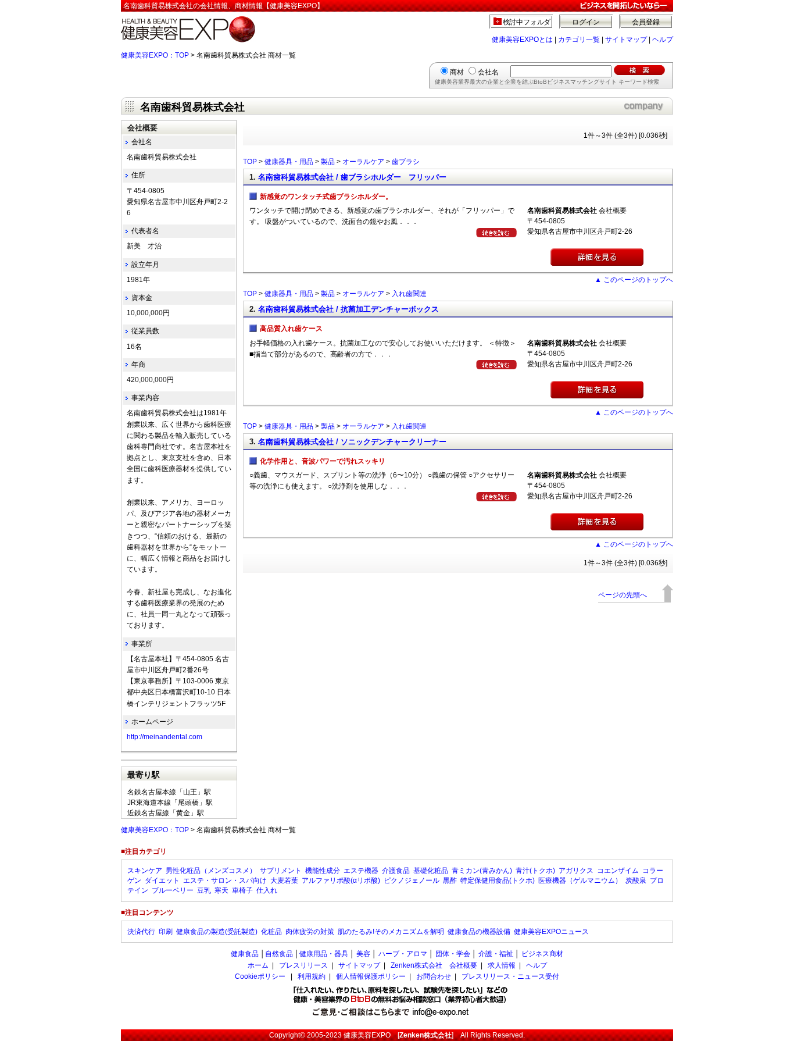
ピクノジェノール (411, 880)
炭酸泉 (635, 880)
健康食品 (245, 954)
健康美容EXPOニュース (551, 932)
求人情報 (502, 965)
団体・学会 (452, 954)
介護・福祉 (495, 954)
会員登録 (646, 22)
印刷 (166, 932)
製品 (328, 162)
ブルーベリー (173, 890)
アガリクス (576, 871)
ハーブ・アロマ (402, 954)
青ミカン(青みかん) (482, 871)
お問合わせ (433, 976)
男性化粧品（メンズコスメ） (211, 871)
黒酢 (450, 880)
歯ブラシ (406, 162)
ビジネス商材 (542, 954)
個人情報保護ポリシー (371, 976)
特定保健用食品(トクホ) (497, 880)
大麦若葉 (284, 880)
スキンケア (144, 871)
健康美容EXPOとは (522, 39)
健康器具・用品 (288, 162)
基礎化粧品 (430, 871)
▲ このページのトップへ (634, 280)
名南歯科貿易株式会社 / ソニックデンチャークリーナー (352, 441)
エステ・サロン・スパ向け (225, 880)
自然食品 (279, 954)
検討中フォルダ (527, 22)
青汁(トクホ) (535, 871)
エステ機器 (361, 871)
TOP (250, 162)
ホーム (258, 965)
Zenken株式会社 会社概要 (434, 965)
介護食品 (396, 871)
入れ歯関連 (409, 294)
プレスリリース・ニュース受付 (510, 976)
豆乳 (204, 890)
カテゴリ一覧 (579, 39)
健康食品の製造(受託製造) (216, 932)
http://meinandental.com (164, 737)
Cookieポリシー (260, 976)
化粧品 (271, 932)
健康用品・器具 (323, 954)
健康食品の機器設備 (479, 932)
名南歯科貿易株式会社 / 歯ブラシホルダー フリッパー (352, 177)
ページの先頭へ (622, 595)
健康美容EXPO (367, 1035)
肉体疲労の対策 (309, 932)
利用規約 (312, 976)
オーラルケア (363, 162)
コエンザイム (618, 871)
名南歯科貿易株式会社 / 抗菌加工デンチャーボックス (348, 309)
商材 (457, 72)
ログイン (586, 22)
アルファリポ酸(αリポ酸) (341, 880)
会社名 (488, 72)
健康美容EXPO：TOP (155, 55)
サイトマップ (626, 39)
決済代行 (141, 932)
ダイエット (162, 880)
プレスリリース (303, 965)
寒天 (221, 890)
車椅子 (242, 890)
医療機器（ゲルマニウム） (580, 880)
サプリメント (281, 871)
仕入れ (266, 890)
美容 (363, 954)
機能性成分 (322, 871)
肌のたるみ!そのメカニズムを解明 (391, 932)
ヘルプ (662, 39)
